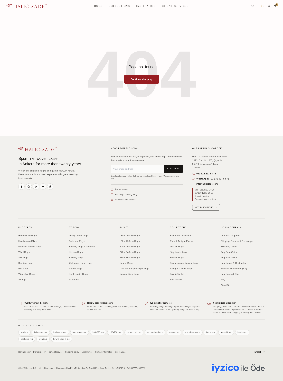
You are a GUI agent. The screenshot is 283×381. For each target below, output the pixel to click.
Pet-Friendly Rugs (78, 274)
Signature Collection (180, 235)
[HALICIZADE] (37, 149)
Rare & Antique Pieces (181, 241)
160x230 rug (115, 332)
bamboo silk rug (134, 332)
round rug (43, 339)
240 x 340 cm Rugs (130, 252)
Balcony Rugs (76, 257)
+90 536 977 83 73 (212, 178)
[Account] (268, 6)
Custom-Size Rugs (129, 274)
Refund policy (24, 352)
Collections (119, 6)
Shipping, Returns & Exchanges (237, 241)
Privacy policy (39, 352)
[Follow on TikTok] (50, 186)
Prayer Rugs (75, 268)
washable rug (27, 339)
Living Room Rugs (78, 235)
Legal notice (87, 352)
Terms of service (55, 352)
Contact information (104, 352)
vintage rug (174, 332)
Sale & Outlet (177, 274)
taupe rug (210, 332)
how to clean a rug (61, 339)
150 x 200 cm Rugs (130, 235)
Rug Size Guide (229, 257)
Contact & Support (230, 235)
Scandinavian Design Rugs (184, 263)
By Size (124, 227)
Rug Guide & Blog (230, 274)
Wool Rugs (24, 252)
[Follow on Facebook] (21, 186)
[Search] (252, 6)
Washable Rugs (26, 274)
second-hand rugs (155, 332)
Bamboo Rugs (25, 263)
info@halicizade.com (207, 183)
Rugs (98, 6)
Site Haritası (120, 352)
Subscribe (173, 169)
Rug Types (25, 227)
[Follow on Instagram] (29, 186)
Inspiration (146, 6)
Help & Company (231, 227)
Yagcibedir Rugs (178, 252)
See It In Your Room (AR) (234, 268)
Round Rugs (126, 263)
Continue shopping (141, 79)
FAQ (223, 279)
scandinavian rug (192, 332)
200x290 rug (98, 332)
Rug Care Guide (229, 252)
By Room (74, 227)
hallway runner (60, 332)
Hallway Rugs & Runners (82, 246)
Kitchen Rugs (76, 252)
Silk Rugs (23, 257)
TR (258, 5)
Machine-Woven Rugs (29, 246)
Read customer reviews (125, 200)
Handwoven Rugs (27, 235)
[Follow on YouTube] (43, 186)
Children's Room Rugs (80, 263)
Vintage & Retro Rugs (181, 268)
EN (262, 5)
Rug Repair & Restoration (234, 263)
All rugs (22, 279)
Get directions (204, 207)
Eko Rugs (23, 268)
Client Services (175, 6)
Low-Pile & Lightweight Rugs (134, 268)
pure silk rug (226, 332)
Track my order (121, 189)
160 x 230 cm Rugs (130, 241)
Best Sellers (176, 279)
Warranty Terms (229, 246)
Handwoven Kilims (27, 241)
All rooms (74, 279)
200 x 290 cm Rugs (130, 246)
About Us (225, 285)
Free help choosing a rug (126, 194)
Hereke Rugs (177, 257)
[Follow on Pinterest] (36, 186)
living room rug (40, 332)
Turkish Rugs (177, 246)
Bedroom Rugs (77, 241)
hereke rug (242, 332)
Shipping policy (72, 352)
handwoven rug (79, 332)
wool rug (24, 332)
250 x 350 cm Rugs (130, 257)
